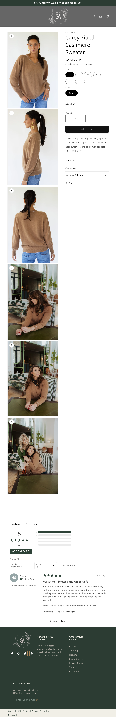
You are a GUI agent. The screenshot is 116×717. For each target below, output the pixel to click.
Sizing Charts (76, 658)
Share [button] (71, 183)
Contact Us (74, 646)
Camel (72, 93)
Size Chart (70, 103)
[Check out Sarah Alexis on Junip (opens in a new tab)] (63, 621)
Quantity (69, 113)
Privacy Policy (76, 663)
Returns (73, 654)
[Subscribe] (37, 699)
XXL (80, 81)
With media (69, 565)
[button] (9, 16)
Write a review (21, 551)
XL (70, 81)
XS (70, 74)
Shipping (69, 64)
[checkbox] (70, 565)
